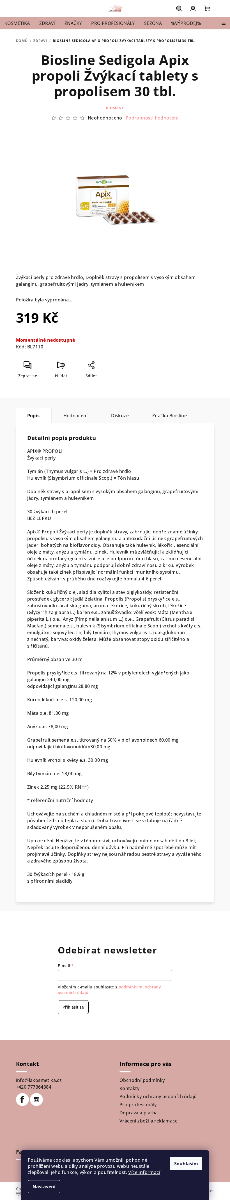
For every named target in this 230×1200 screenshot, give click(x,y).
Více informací (144, 1172)
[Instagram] (36, 1099)
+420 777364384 (34, 1087)
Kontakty (129, 1088)
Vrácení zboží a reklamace (148, 1121)
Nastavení (44, 1186)
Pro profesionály (138, 1104)
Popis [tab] (33, 415)
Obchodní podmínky (142, 1080)
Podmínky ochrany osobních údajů (158, 1096)
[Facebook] (22, 1099)
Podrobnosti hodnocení (152, 118)
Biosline (115, 108)
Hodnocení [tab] (75, 415)
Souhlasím (186, 1164)
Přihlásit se (73, 1007)
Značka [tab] (169, 415)
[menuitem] (17, 23)
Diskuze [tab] (120, 415)
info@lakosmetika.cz (39, 1080)
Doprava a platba (138, 1113)
